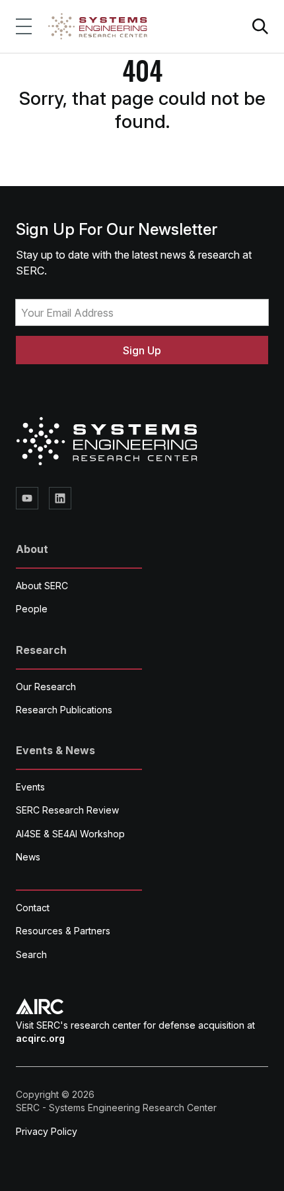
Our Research (46, 686)
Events (30, 786)
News (28, 856)
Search (31, 954)
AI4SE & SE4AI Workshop (70, 833)
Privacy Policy (46, 1131)
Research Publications (64, 709)
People (32, 608)
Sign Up (142, 350)
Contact (33, 907)
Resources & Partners (63, 930)
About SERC (42, 585)
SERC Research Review (67, 810)
